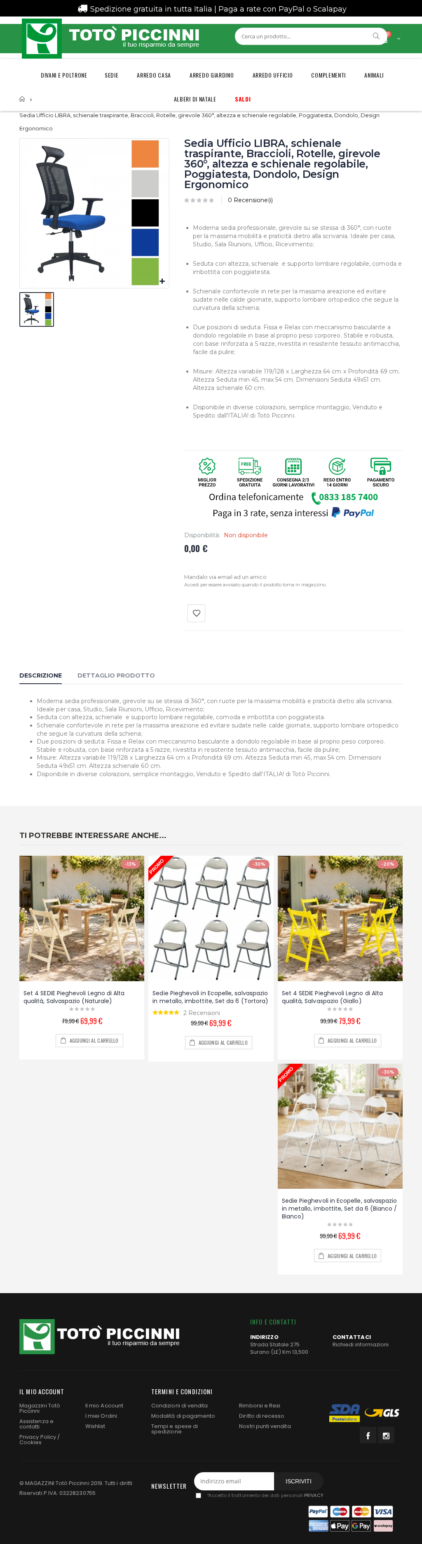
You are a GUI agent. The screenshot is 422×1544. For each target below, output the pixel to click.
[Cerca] (376, 36)
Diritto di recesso (261, 1416)
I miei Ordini (101, 1416)
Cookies (30, 1442)
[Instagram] (386, 1435)
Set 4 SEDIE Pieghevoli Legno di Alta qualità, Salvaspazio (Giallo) (332, 997)
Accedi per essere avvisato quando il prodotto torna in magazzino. (255, 585)
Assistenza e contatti (36, 1424)
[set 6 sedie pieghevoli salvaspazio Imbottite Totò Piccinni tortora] (210, 918)
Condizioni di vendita (179, 1405)
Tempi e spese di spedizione (174, 1428)
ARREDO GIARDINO (212, 75)
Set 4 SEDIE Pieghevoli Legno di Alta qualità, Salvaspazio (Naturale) (74, 997)
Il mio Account (104, 1405)
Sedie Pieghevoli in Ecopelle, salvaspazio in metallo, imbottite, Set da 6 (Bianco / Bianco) (339, 1209)
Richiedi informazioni (361, 1344)
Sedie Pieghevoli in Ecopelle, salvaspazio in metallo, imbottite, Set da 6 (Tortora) (210, 997)
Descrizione (40, 675)
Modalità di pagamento (183, 1416)
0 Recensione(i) (250, 200)
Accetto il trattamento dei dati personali (264, 1495)
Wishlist (95, 1426)
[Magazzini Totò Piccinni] (110, 39)
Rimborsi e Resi (259, 1405)
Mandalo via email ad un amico (225, 577)
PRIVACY (313, 1495)
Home (22, 99)
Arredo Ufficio (273, 75)
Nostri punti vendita (265, 1426)
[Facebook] (368, 1435)
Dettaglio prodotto (116, 675)
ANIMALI (374, 75)
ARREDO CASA (154, 75)
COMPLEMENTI (328, 75)
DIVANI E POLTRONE (64, 75)
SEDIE (112, 75)
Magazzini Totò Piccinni (39, 1408)
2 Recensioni (201, 1013)
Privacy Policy (37, 1437)
